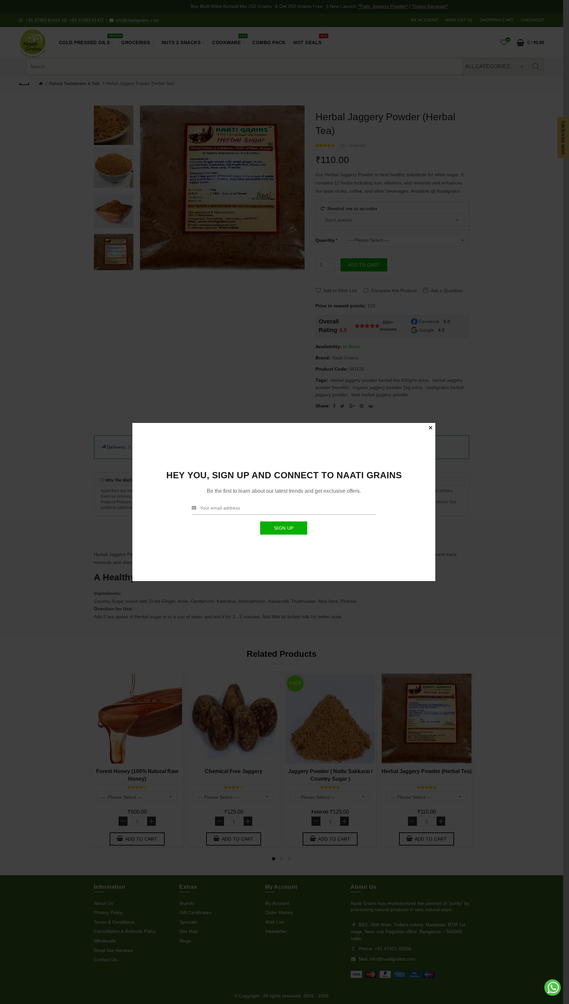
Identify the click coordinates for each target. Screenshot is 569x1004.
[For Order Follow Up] (553, 994)
